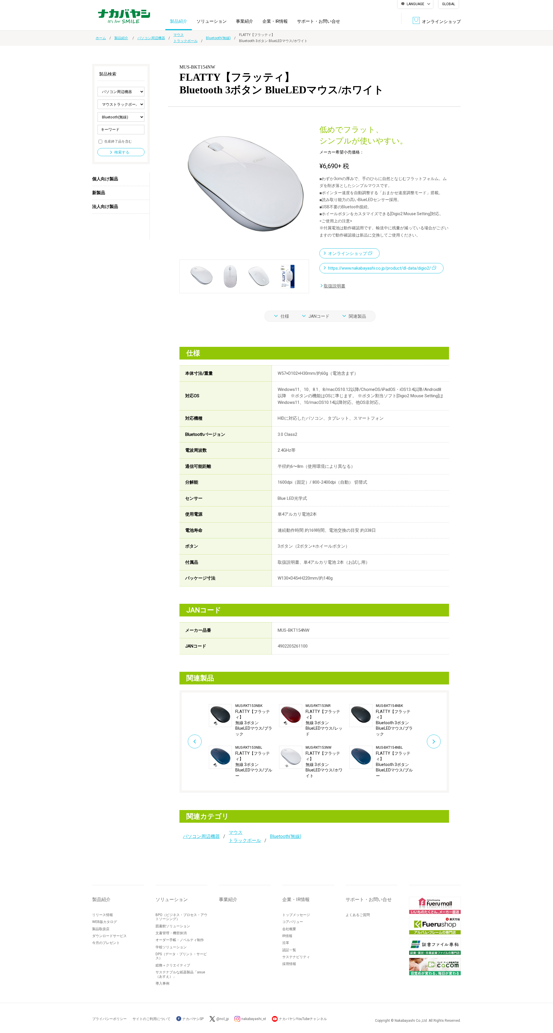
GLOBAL (448, 4)
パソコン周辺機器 (151, 38)
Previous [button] (195, 741)
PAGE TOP (543, 1005)
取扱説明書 (334, 286)
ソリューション (211, 21)
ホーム (101, 38)
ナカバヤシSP (192, 1019)
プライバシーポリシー (109, 1019)
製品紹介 (178, 21)
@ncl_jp (222, 1019)
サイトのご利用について (151, 1019)
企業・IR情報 (275, 21)
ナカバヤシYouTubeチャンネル (303, 1019)
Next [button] (434, 741)
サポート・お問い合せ (318, 21)
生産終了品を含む (118, 141)
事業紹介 (244, 21)
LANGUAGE (415, 4)
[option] (244, 741)
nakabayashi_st (253, 1019)
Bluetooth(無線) (218, 38)
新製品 (98, 192)
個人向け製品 (105, 179)
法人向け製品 (105, 206)
